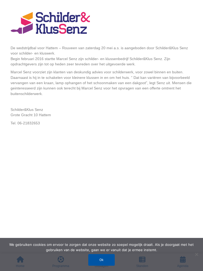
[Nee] (196, 254)
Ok (101, 260)
